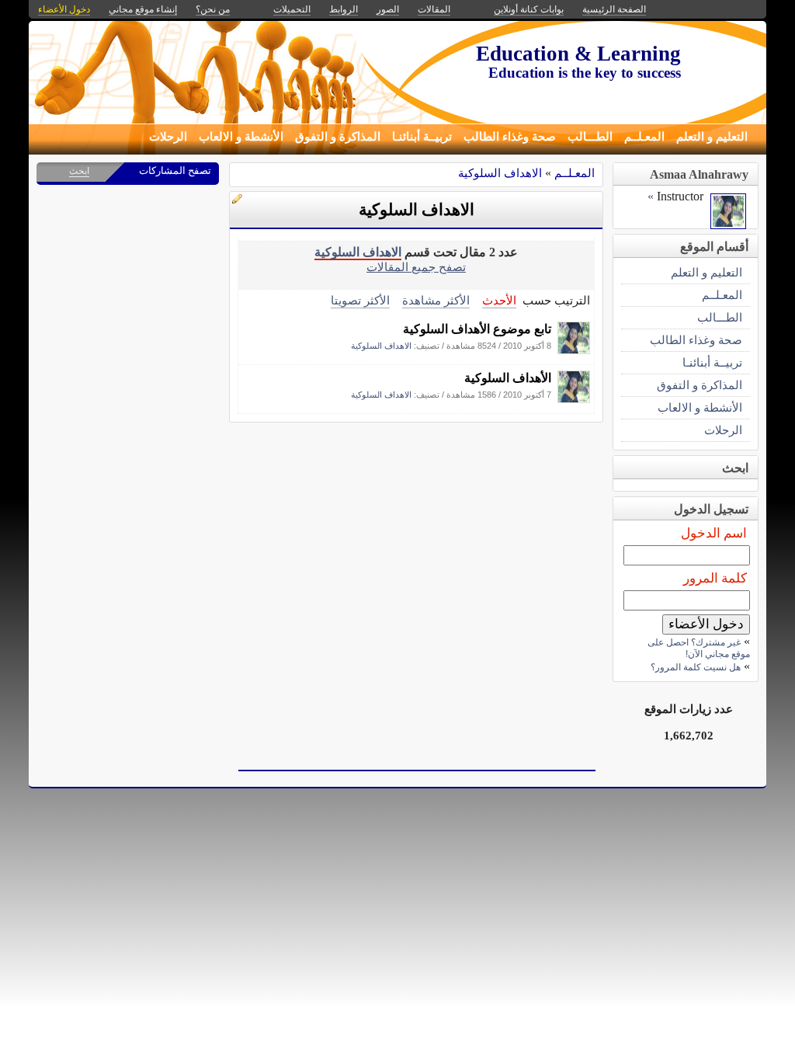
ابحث (79, 170)
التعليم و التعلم (712, 136)
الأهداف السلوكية (507, 377)
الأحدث (499, 300)
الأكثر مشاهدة (436, 300)
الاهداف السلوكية (500, 172)
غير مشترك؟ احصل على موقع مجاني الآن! (698, 648)
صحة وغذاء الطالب (509, 136)
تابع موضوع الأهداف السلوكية (477, 329)
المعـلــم (644, 136)
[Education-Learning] (573, 350)
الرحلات (168, 136)
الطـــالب (590, 136)
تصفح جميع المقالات (416, 266)
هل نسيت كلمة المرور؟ (696, 667)
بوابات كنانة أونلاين (529, 9)
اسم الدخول (714, 533)
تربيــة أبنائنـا (422, 136)
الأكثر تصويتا (360, 300)
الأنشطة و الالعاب (241, 136)
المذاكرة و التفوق (337, 136)
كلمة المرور (715, 578)
